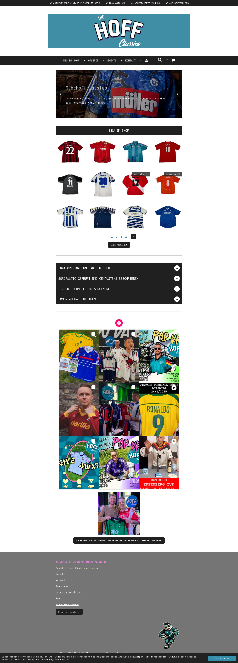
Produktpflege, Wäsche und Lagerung (78, 568)
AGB (58, 598)
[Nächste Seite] (133, 236)
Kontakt (60, 574)
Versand (60, 580)
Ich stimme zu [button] (222, 658)
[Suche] (159, 60)
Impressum (62, 586)
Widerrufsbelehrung (67, 604)
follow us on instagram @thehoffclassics (81, 562)
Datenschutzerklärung (69, 592)
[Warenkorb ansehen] (173, 61)
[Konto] (146, 61)
